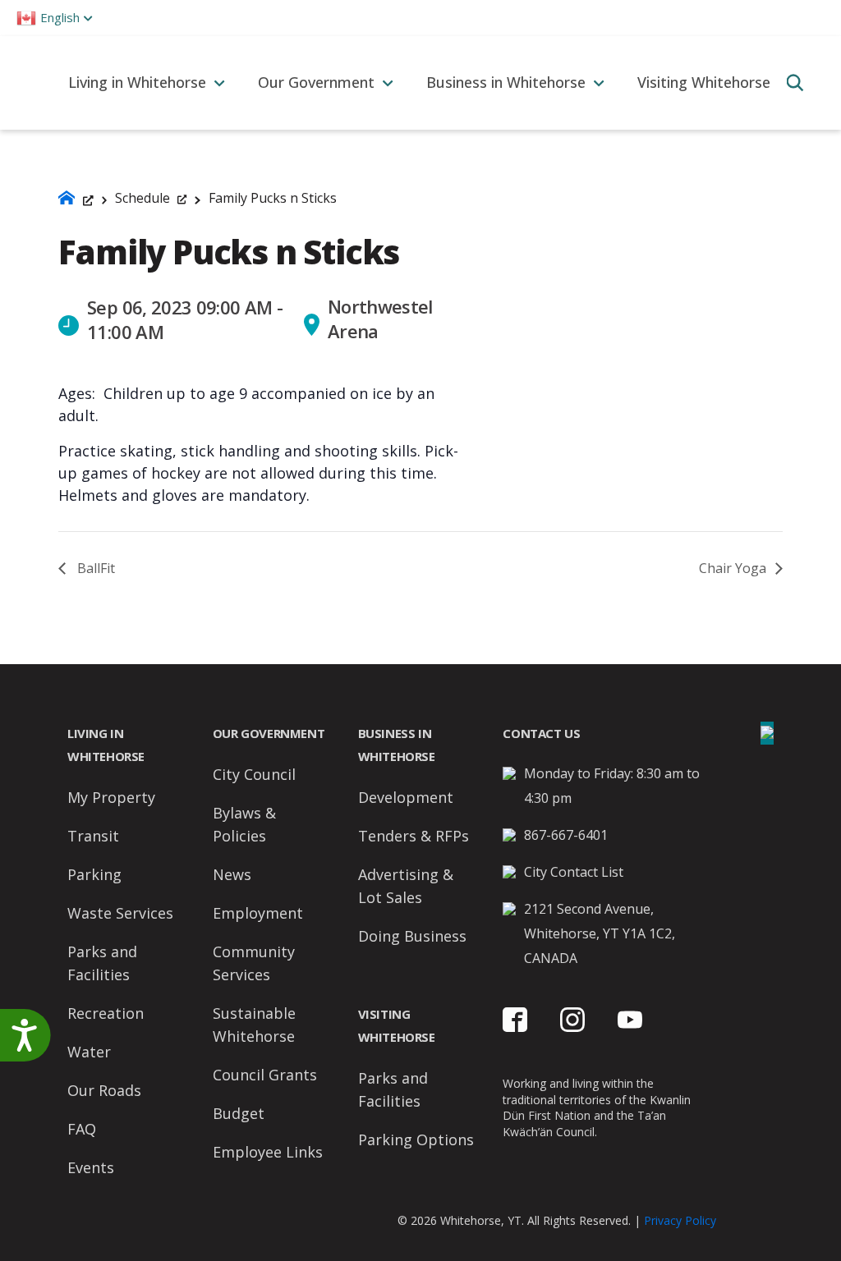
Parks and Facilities (102, 963)
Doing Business (412, 936)
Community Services (254, 963)
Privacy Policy (680, 1220)
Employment (258, 913)
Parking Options (416, 1139)
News (232, 874)
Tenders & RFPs (413, 836)
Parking (94, 874)
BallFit (94, 568)
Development (405, 797)
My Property (111, 797)
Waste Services (120, 913)
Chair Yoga (734, 568)
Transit (93, 836)
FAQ (81, 1129)
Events (90, 1167)
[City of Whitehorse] (25, 82)
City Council (254, 774)
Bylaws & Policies (244, 824)
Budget (238, 1113)
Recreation (105, 1013)
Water (89, 1052)
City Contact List (573, 872)
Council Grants (265, 1074)
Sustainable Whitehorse (254, 1024)
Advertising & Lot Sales (405, 885)
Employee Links (268, 1152)
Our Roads (104, 1090)
